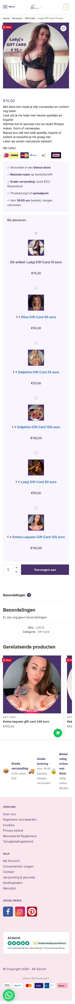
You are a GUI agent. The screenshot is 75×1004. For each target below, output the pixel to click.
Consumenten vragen (18, 866)
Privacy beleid (13, 830)
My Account (11, 861)
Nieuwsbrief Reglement (19, 836)
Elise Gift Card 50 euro (38, 317)
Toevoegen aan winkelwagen (45, 571)
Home (6, 18)
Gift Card (30, 18)
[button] (63, 28)
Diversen (17, 18)
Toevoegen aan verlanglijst (54, 664)
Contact (8, 872)
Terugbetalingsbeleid (18, 841)
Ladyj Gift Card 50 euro (39, 482)
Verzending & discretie (19, 877)
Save (8, 27)
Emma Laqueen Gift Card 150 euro (38, 537)
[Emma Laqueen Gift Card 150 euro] (32, 684)
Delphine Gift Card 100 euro (38, 427)
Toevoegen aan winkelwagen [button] (58, 733)
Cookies (9, 825)
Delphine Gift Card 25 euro (38, 372)
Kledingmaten (13, 883)
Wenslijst (9, 888)
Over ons (9, 814)
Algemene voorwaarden (20, 819)
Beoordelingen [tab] (16, 595)
